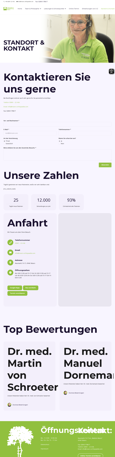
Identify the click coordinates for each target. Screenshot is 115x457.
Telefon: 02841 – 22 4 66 (12, 102)
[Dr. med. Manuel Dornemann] (65, 392)
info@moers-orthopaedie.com (27, 253)
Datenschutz (45, 444)
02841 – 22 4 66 (20, 243)
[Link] (9, 8)
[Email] (11, 252)
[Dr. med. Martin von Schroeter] (9, 404)
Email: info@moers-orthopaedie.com (16, 107)
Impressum (44, 449)
